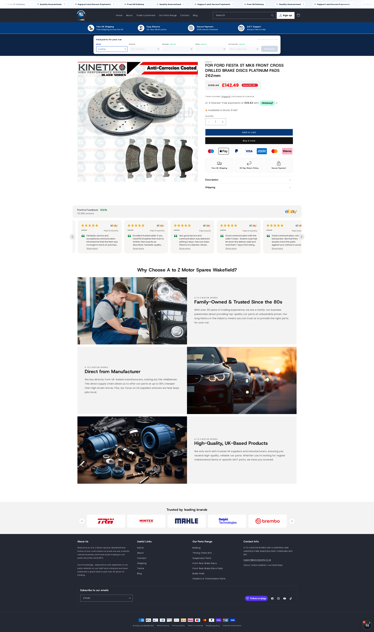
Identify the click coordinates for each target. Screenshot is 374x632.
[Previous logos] (82, 521)
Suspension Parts (202, 558)
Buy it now (249, 140)
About (140, 553)
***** (79, 230)
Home (140, 547)
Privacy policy (178, 626)
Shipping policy (213, 626)
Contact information (232, 626)
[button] (249, 180)
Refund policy (163, 626)
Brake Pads (198, 573)
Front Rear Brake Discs (205, 563)
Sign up (287, 15)
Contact (141, 558)
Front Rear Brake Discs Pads (208, 568)
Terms (140, 568)
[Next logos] (292, 521)
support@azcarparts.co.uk (257, 560)
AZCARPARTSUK (147, 626)
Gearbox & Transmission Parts (209, 578)
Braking (196, 547)
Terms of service (195, 626)
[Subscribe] (129, 598)
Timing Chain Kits (202, 553)
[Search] (272, 15)
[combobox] (244, 15)
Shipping (225, 96)
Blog (139, 573)
